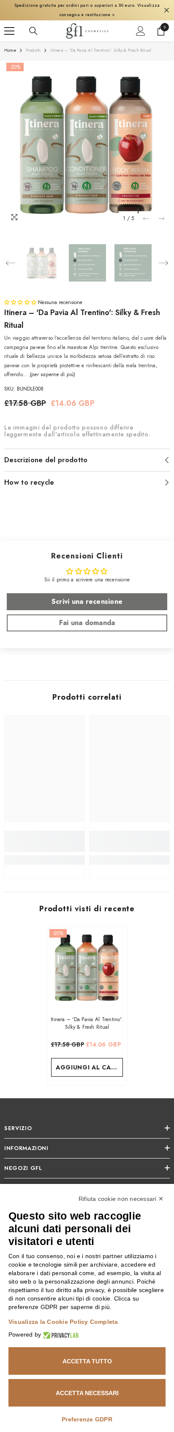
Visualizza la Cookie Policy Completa (63, 1321)
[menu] (9, 31)
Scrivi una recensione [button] (87, 601)
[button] (146, 218)
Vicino (166, 10)
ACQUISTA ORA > (152, 14)
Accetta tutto (87, 1361)
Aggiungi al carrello (89, 1067)
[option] (87, 144)
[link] (44, 841)
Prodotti (33, 50)
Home (10, 50)
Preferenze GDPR (87, 1419)
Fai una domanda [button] (87, 623)
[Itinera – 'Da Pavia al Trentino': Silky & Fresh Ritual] (87, 967)
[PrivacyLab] (60, 1334)
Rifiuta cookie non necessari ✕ (121, 1198)
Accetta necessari (87, 1393)
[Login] (140, 31)
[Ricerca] (33, 31)
